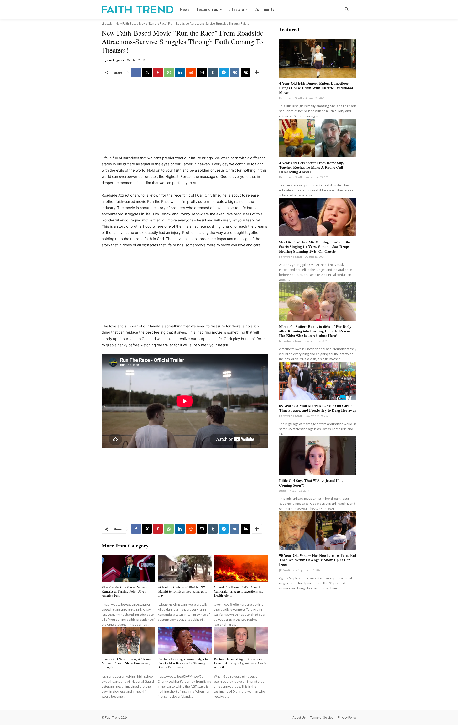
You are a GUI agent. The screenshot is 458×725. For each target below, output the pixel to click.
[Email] (202, 72)
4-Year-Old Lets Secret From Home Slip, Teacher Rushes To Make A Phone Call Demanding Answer (311, 167)
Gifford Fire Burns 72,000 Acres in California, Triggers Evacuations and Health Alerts (238, 591)
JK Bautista (287, 570)
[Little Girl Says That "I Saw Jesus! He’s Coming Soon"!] (317, 455)
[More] (257, 72)
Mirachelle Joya (290, 341)
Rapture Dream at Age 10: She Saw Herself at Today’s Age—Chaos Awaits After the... (240, 663)
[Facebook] (136, 72)
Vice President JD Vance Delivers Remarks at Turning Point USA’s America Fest (124, 591)
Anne (282, 490)
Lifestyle (107, 23)
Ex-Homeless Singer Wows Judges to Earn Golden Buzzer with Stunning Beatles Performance (183, 663)
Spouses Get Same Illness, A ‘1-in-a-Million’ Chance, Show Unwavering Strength (127, 663)
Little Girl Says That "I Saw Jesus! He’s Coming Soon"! (311, 483)
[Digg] (245, 72)
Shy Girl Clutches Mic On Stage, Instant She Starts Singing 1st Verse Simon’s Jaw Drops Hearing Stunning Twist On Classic (315, 246)
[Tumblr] (213, 72)
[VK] (234, 72)
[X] (147, 72)
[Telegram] (224, 72)
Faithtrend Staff (290, 98)
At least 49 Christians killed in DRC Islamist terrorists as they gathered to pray (182, 591)
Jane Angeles (114, 60)
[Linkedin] (180, 72)
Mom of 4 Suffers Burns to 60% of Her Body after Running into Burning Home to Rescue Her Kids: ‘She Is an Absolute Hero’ (315, 331)
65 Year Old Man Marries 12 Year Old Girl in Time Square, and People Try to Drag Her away (317, 408)
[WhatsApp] (169, 72)
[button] (346, 9)
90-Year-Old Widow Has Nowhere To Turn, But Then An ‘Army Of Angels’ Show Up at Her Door (317, 559)
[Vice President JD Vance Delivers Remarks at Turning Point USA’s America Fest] (128, 568)
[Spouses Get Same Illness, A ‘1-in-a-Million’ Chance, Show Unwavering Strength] (128, 640)
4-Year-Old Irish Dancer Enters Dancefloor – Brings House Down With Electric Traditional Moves (316, 87)
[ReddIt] (191, 72)
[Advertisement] (185, 119)
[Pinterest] (158, 72)
